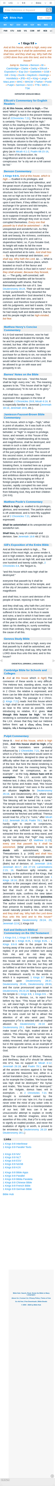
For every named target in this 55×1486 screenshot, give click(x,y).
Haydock (32, 75)
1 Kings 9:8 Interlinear (15, 1143)
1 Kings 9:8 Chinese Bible (17, 1182)
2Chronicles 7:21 (19, 118)
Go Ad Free (5, 1480)
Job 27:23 (29, 867)
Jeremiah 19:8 (19, 408)
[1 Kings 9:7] (3, 667)
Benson (34, 65)
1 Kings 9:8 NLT (12, 1157)
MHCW (29, 81)
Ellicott (43, 68)
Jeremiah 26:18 (18, 820)
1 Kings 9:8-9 (11, 175)
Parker (39, 81)
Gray (13, 75)
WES (45, 85)
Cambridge (12, 68)
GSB (46, 71)
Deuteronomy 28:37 (38, 980)
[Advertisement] (31, 1252)
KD (29, 78)
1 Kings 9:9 (39, 994)
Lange (43, 78)
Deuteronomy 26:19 (32, 1024)
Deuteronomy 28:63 (39, 984)
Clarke (24, 68)
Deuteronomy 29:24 (14, 288)
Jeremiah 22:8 (11, 923)
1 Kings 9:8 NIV (11, 1154)
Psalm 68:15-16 (39, 151)
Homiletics (12, 78)
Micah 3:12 (44, 1063)
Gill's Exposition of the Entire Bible (26, 544)
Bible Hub (8, 1194)
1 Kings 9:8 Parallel (14, 1175)
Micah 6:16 (41, 401)
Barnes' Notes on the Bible (21, 374)
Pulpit (10, 85)
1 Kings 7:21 (11, 701)
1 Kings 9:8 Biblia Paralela (17, 1179)
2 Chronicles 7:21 (20, 516)
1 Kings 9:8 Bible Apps (15, 1172)
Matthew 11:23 (42, 840)
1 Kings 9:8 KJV (12, 1167)
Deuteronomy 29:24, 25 (37, 920)
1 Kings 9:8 (24, 994)
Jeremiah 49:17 (12, 867)
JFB (22, 78)
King (35, 78)
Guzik (21, 75)
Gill (6, 75)
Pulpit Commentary (16, 736)
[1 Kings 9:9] (51, 667)
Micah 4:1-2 (22, 151)
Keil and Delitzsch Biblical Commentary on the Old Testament (26, 931)
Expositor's (10, 71)
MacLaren (9, 81)
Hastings (44, 75)
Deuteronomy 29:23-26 (16, 990)
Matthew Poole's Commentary (23, 501)
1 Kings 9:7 (37, 977)
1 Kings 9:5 (23, 937)
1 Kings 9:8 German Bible (17, 1189)
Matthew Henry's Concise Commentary (20, 328)
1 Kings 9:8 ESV (12, 1160)
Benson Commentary (17, 171)
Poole (48, 81)
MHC (20, 81)
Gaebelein (36, 71)
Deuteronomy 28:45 (14, 984)
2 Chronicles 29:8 (24, 401)
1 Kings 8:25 (22, 941)
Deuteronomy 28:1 (13, 1027)
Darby (34, 68)
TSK (27, 88)
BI (42, 65)
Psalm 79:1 (35, 820)
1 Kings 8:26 (39, 941)
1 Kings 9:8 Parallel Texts (17, 1147)
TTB (37, 85)
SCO (30, 85)
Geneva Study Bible (17, 638)
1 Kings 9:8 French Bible (16, 1185)
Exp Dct (23, 71)
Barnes (24, 65)
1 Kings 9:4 (9, 937)
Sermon (20, 85)
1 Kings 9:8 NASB (13, 1164)
